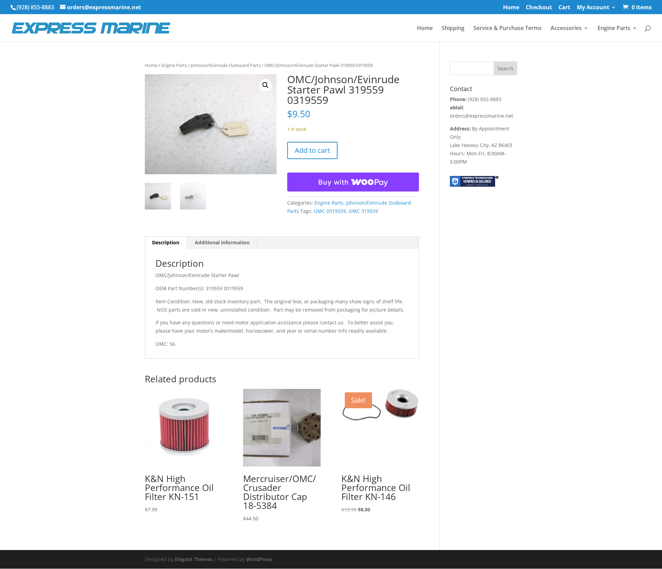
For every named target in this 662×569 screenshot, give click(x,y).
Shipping (453, 29)
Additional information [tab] (222, 242)
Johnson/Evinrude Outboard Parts (226, 65)
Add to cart (312, 150)
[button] (265, 85)
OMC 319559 (363, 211)
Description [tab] (165, 242)
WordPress (259, 559)
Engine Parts (614, 29)
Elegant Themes (193, 559)
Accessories (566, 29)
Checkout (539, 7)
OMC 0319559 (330, 211)
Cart (564, 7)
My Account (593, 7)
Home (511, 7)
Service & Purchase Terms (507, 29)
